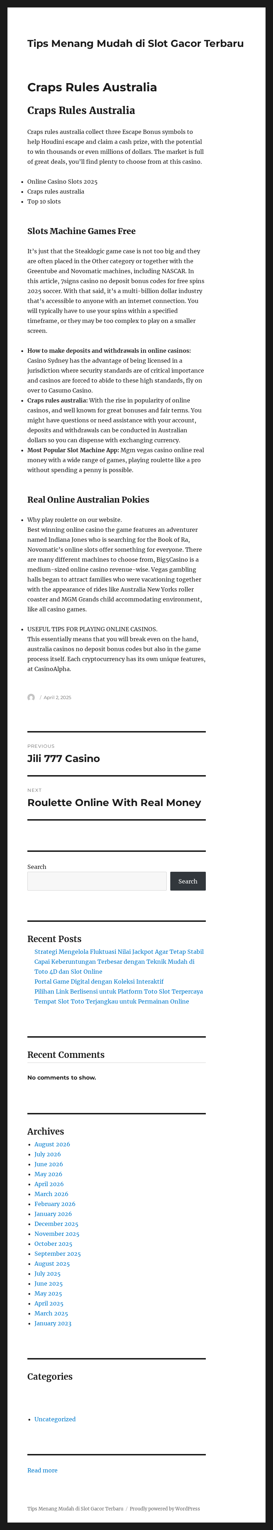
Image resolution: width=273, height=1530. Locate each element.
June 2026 (48, 1164)
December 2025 (56, 1223)
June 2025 (48, 1283)
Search (37, 866)
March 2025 (51, 1313)
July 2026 (47, 1154)
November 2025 (57, 1233)
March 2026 (51, 1193)
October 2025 (53, 1243)
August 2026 (52, 1144)
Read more (42, 1470)
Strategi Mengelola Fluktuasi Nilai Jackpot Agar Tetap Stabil (119, 951)
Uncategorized (55, 1419)
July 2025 (47, 1273)
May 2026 (48, 1174)
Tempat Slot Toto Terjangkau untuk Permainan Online (111, 1001)
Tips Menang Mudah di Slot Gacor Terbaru (135, 43)
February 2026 (55, 1203)
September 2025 (57, 1253)
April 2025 (49, 1303)
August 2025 (52, 1263)
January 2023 (52, 1323)
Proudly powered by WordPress (165, 1509)
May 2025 (48, 1293)
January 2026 (53, 1213)
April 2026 (49, 1184)
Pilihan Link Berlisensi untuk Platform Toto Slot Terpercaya (118, 991)
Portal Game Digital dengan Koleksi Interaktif (99, 981)
